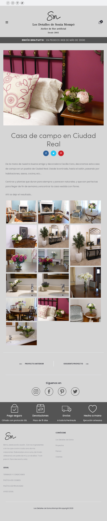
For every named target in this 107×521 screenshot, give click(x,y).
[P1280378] (21, 260)
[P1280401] (21, 285)
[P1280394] (85, 282)
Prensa (58, 451)
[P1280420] (85, 310)
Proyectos (60, 445)
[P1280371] (53, 236)
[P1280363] (21, 236)
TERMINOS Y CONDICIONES (14, 474)
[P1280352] (21, 211)
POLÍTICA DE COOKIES (12, 480)
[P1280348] (53, 211)
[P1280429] (21, 333)
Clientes (59, 457)
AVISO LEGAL (8, 491)
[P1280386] (53, 260)
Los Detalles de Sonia (65, 439)
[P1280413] (53, 309)
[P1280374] (85, 245)
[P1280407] (21, 309)
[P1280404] (53, 285)
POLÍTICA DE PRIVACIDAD (13, 486)
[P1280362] (85, 211)
